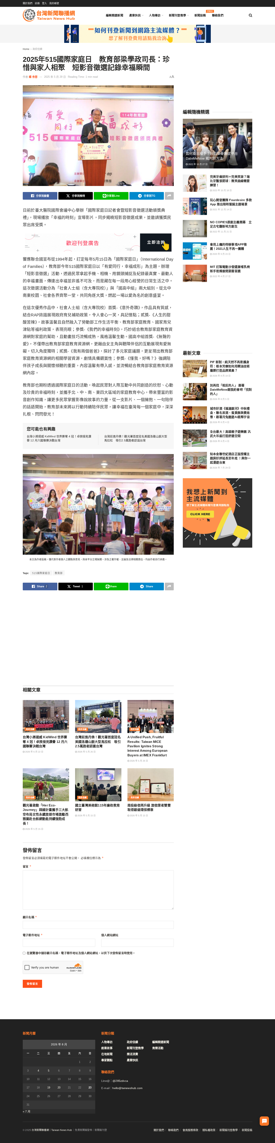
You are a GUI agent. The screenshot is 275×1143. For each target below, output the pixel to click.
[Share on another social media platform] (169, 196)
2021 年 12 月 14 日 (222, 209)
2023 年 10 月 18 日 (222, 190)
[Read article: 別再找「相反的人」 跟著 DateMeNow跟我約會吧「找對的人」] (195, 391)
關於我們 (27, 3)
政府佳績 (37, 49)
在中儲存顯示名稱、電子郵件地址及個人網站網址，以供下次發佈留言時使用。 (81, 953)
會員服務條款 (190, 1130)
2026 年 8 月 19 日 (221, 376)
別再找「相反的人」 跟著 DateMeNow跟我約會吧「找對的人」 (231, 389)
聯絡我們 (217, 15)
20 (59, 1087)
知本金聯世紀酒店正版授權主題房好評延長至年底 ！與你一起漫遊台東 (230, 458)
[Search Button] (250, 15)
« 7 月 (26, 1111)
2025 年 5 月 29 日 (55, 76)
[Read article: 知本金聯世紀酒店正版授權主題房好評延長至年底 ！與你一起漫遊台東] (195, 460)
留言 (27, 866)
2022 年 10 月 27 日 (198, 164)
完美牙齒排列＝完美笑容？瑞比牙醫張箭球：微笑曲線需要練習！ (230, 181)
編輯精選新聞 (114, 15)
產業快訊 (135, 15)
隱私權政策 (208, 1130)
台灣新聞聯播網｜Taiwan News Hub (52, 1130)
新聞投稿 (200, 14)
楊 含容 (33, 76)
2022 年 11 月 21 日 (222, 231)
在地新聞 (107, 1054)
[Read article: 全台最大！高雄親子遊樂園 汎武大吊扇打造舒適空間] (195, 438)
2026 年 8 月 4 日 (220, 422)
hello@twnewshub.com (127, 1088)
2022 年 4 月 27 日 (221, 276)
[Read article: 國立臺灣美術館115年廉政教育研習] (98, 784)
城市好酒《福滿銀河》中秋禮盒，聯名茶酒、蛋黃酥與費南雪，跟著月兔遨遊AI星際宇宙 (230, 413)
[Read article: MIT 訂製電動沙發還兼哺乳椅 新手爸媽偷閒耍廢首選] (195, 273)
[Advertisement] (98, 637)
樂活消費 (132, 1054)
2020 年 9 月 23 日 (221, 254)
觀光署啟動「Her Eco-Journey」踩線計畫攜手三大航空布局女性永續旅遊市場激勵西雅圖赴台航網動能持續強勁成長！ (45, 814)
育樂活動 (157, 1048)
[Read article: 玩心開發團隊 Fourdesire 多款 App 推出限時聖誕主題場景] (195, 206)
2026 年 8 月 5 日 (220, 399)
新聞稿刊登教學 (228, 1130)
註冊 (37, 3)
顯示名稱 (30, 917)
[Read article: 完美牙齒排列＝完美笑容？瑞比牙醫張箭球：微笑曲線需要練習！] (195, 183)
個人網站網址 (109, 935)
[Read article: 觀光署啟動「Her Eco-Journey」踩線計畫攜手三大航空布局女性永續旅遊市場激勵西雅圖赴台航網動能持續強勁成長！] (46, 784)
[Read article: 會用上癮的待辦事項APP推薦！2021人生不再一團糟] (195, 251)
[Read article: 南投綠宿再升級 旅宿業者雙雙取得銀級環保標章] (150, 784)
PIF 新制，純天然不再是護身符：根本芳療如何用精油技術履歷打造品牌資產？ (230, 366)
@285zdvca (120, 1080)
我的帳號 (54, 3)
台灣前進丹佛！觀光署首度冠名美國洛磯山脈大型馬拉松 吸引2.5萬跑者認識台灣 (98, 741)
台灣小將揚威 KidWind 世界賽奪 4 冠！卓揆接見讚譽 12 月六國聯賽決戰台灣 (45, 741)
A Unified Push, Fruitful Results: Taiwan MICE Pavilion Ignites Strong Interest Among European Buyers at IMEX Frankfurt (147, 746)
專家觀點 (107, 1060)
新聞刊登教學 (177, 15)
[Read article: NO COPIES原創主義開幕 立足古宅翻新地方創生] (195, 228)
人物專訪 (154, 15)
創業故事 (107, 1048)
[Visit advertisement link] (137, 34)
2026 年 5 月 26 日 (86, 752)
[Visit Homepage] (49, 15)
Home (26, 49)
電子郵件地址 (33, 935)
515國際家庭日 (41, 573)
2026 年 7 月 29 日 (221, 468)
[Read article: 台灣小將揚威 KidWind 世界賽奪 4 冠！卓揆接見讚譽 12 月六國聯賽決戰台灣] (46, 716)
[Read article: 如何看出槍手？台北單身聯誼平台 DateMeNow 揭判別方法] (217, 143)
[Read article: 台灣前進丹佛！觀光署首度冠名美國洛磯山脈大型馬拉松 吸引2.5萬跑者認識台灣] (98, 716)
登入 (44, 3)
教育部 (59, 573)
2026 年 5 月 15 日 (34, 829)
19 (48, 1087)
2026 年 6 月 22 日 (34, 752)
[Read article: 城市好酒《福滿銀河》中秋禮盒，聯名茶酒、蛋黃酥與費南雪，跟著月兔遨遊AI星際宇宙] (195, 415)
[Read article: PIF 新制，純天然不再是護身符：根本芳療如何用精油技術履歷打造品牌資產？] (195, 368)
